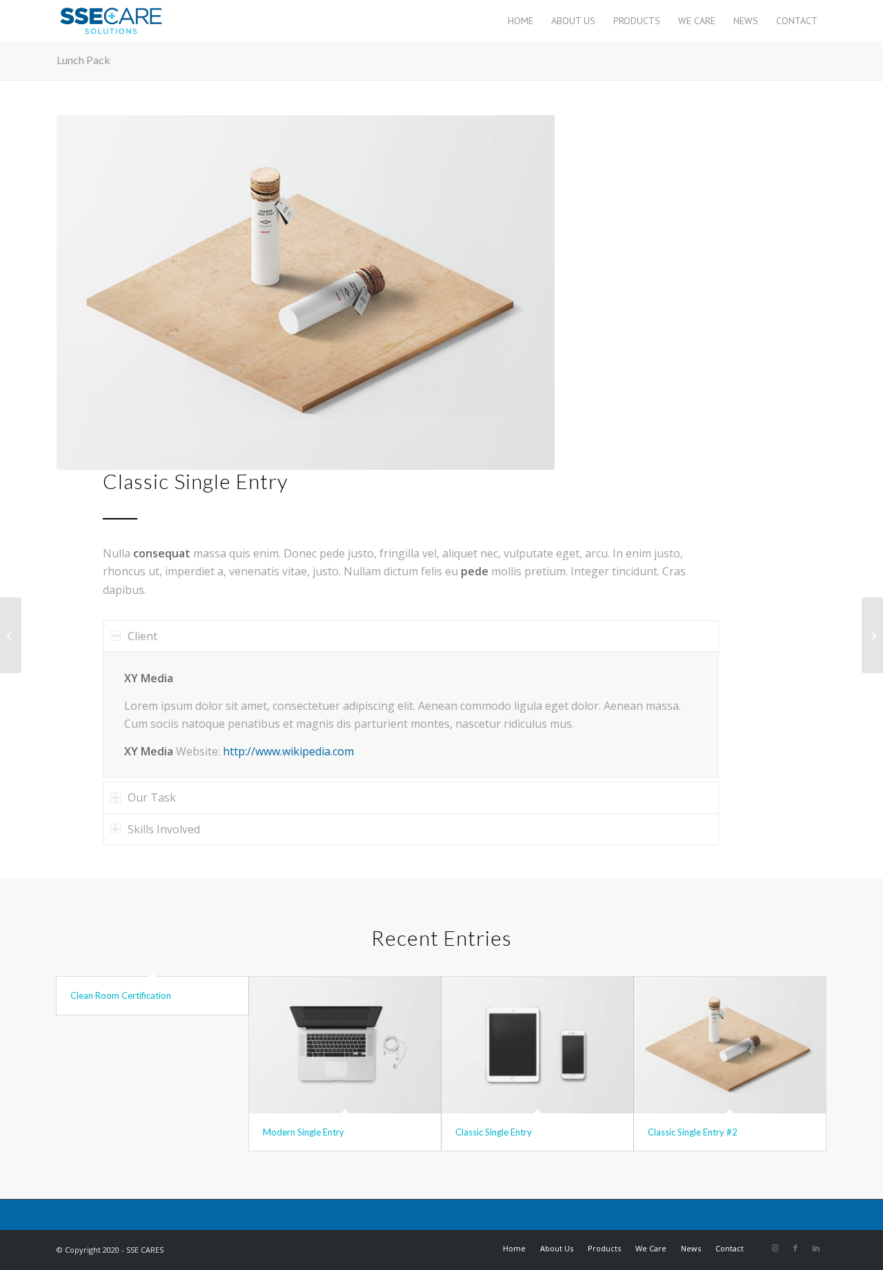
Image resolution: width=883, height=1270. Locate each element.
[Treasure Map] (872, 635)
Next (523, 292)
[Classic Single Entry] (537, 1045)
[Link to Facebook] (795, 1248)
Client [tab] (142, 636)
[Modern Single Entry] (345, 1045)
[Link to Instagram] (774, 1248)
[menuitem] (520, 20)
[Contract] (10, 635)
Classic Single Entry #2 (692, 1132)
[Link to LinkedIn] (816, 1248)
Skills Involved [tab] (164, 829)
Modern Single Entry (303, 1132)
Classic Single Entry (493, 1132)
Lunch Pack (83, 59)
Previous (87, 292)
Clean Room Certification (120, 995)
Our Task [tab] (152, 797)
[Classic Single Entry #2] (730, 1045)
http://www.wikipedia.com (288, 751)
